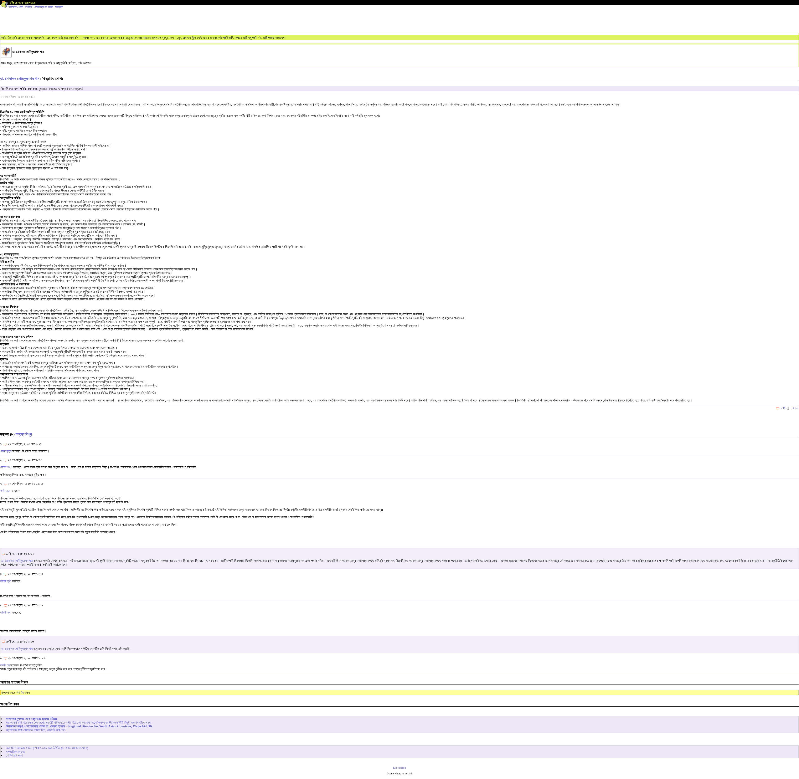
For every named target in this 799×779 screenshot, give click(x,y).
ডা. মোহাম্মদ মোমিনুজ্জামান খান (19, 78)
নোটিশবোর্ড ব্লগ (14, 755)
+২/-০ (794, 408)
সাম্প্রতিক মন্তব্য (15, 751)
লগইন (28, 7)
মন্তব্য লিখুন (24, 434)
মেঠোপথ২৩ (6, 467)
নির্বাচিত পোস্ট (16, 7)
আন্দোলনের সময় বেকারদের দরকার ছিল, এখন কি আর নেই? (36, 730)
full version (399, 767)
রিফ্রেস (59, 7)
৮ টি (783, 408)
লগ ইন (20, 692)
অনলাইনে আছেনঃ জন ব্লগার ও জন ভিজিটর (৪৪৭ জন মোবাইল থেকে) (47, 748)
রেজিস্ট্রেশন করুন (43, 7)
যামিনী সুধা (5, 581)
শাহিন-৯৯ (5, 491)
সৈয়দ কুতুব (5, 451)
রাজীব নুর (5, 665)
